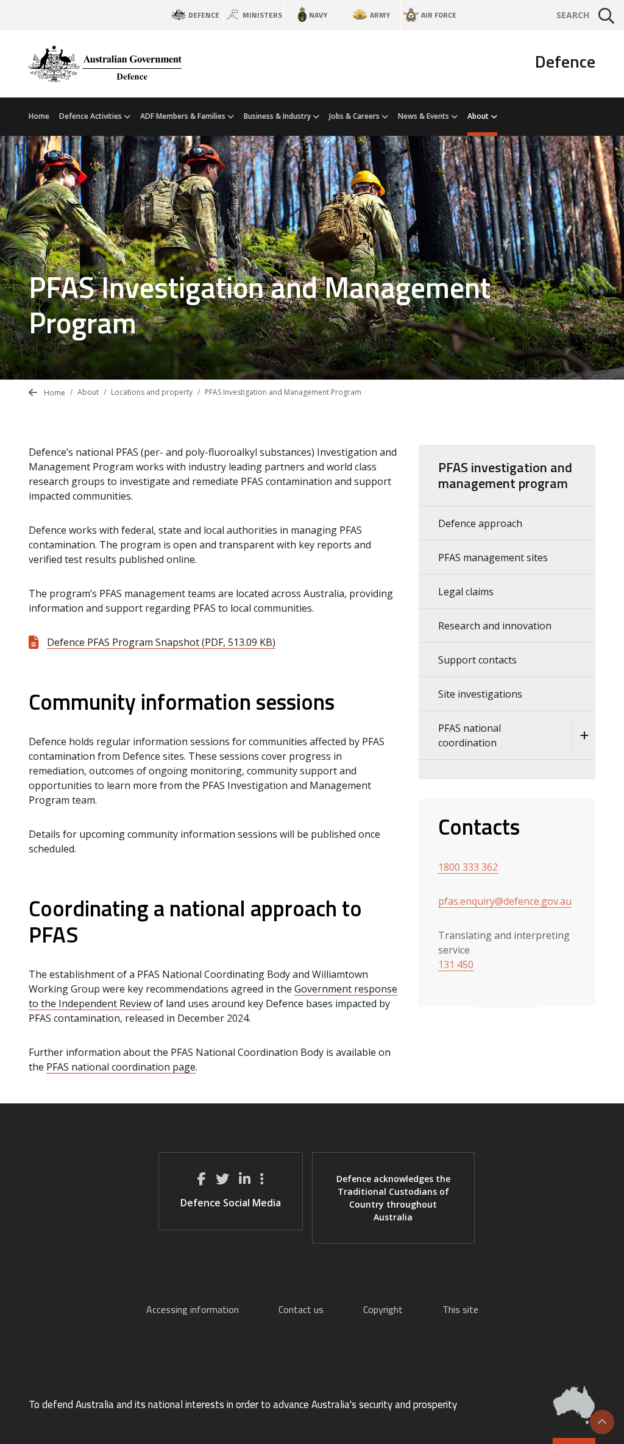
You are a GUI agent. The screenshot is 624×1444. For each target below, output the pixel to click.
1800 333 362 (468, 867)
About (479, 116)
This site (460, 1309)
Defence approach (480, 523)
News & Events (424, 116)
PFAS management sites (493, 557)
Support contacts (477, 660)
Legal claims (466, 591)
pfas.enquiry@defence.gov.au (505, 901)
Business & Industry (278, 116)
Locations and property (152, 392)
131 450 (455, 964)
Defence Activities (91, 116)
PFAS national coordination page (121, 1067)
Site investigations (480, 694)
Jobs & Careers (355, 116)
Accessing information (192, 1309)
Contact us (301, 1309)
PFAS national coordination (469, 735)
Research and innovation (494, 625)
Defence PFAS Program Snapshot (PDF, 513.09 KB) (161, 642)
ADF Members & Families (183, 116)
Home (39, 116)
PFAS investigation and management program (505, 475)
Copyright (383, 1309)
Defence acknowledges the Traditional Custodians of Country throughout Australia (393, 1198)
